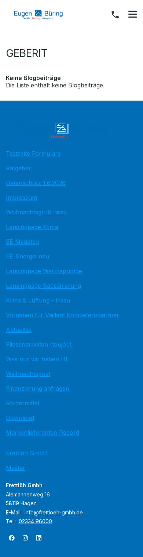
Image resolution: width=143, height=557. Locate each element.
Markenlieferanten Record (42, 432)
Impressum (21, 197)
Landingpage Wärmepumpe (44, 271)
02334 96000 (35, 521)
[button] (132, 14)
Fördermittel (22, 403)
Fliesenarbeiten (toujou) (39, 344)
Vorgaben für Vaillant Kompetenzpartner (62, 315)
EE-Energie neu (27, 256)
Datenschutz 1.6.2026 (36, 183)
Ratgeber (18, 168)
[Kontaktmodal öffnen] (115, 14)
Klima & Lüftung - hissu (38, 300)
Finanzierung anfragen (37, 388)
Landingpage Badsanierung (43, 285)
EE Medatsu (22, 241)
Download (20, 418)
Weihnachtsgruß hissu (36, 212)
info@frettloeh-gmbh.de (54, 512)
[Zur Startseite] (43, 15)
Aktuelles (19, 329)
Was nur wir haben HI (36, 359)
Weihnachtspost (28, 373)
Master (15, 467)
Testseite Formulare (33, 153)
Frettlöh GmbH (27, 453)
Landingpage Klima (32, 227)
